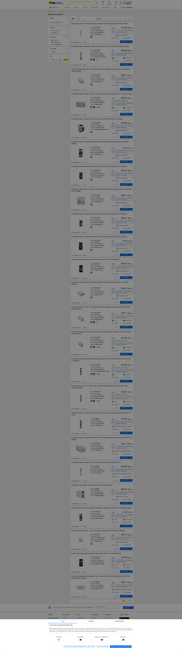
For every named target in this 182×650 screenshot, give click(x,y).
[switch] (80, 639)
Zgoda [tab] (62, 621)
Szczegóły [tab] (91, 621)
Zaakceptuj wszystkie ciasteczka (121, 646)
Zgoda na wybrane (102, 646)
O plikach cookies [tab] (119, 621)
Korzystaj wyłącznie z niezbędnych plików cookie (79, 646)
